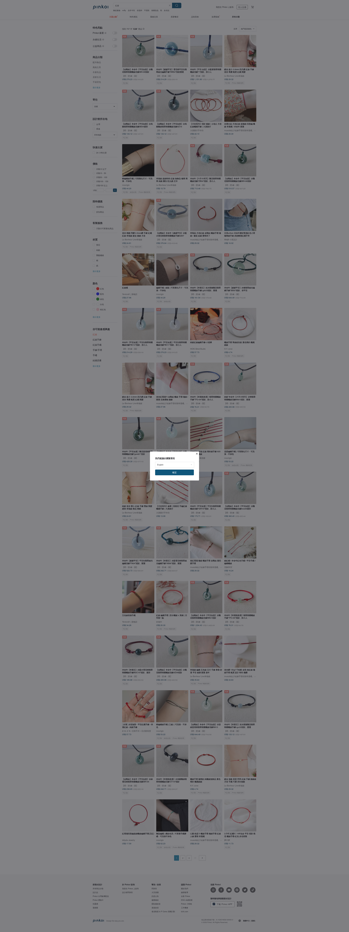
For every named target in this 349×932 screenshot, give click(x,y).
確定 (174, 472)
